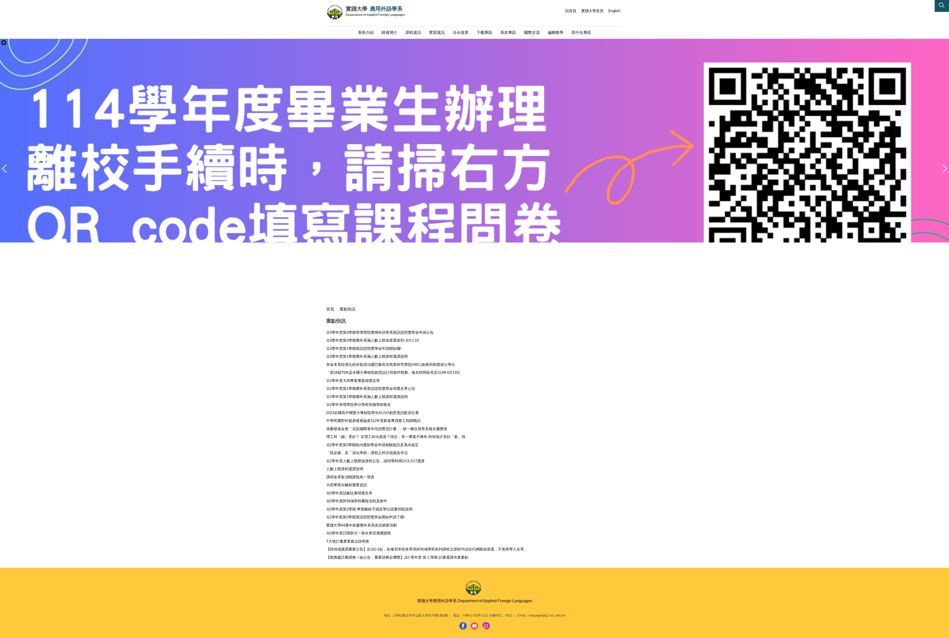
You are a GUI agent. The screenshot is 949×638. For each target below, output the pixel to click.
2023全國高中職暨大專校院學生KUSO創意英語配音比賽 (372, 413)
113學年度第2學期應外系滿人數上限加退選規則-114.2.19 (372, 340)
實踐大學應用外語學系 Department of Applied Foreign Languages (474, 601)
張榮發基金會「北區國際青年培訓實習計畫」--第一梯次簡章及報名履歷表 (386, 429)
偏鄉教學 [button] (555, 32)
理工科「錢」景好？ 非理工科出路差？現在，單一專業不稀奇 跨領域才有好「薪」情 (395, 437)
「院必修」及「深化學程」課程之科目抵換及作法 (367, 453)
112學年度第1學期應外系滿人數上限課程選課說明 (367, 397)
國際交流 (532, 32)
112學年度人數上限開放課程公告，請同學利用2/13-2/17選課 (375, 461)
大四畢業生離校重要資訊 (346, 485)
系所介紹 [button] (366, 32)
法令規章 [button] (461, 32)
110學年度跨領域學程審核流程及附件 (356, 501)
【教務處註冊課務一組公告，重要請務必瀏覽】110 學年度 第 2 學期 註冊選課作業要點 (397, 557)
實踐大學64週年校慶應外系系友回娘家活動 (361, 525)
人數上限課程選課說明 (344, 469)
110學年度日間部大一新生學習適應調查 (358, 533)
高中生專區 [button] (581, 32)
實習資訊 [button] (437, 32)
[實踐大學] (336, 12)
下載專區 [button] (484, 32)
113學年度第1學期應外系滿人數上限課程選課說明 (367, 356)
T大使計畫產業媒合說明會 (347, 541)
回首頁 (570, 11)
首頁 (330, 309)
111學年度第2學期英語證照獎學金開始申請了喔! (365, 517)
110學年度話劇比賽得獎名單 (349, 493)
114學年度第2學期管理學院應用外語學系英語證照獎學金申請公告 (380, 332)
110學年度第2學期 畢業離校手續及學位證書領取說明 (369, 509)
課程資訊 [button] (413, 32)
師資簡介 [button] (389, 32)
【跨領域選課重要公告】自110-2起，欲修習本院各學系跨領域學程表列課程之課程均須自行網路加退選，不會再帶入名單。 (427, 549)
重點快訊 (347, 309)
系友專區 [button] (508, 32)
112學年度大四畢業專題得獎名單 (353, 380)
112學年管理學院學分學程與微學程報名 (358, 404)
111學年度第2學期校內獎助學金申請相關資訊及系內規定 (372, 445)
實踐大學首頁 (592, 11)
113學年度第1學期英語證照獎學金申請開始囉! (363, 348)
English (614, 11)
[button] (942, 6)
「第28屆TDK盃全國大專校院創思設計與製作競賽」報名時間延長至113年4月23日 (393, 372)
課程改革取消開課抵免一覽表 (350, 477)
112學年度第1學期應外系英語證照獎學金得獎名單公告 (370, 388)
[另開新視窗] (463, 626)
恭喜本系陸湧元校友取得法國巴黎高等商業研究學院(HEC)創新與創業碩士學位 (390, 364)
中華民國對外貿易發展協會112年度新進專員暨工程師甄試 (373, 420)
